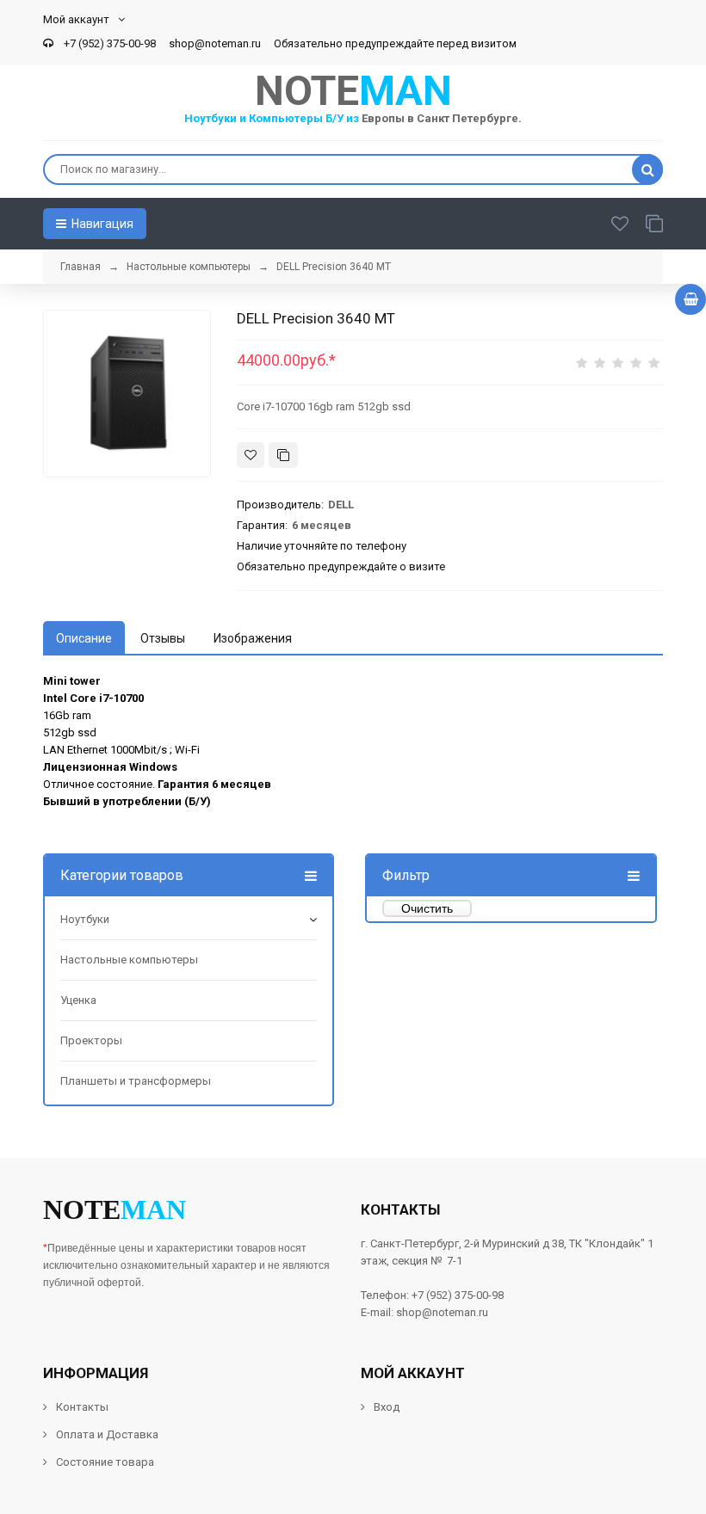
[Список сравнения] (654, 223)
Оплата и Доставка (107, 1434)
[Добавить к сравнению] (283, 455)
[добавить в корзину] (690, 299)
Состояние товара (103, 1462)
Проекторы (91, 1040)
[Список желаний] (620, 223)
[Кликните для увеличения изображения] (127, 393)
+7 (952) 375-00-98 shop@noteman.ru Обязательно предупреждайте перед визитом (287, 43)
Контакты (82, 1406)
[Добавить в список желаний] (250, 455)
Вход (386, 1406)
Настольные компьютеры (129, 959)
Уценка (78, 1000)
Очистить (427, 908)
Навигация (101, 224)
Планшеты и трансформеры (135, 1080)
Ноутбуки (84, 919)
